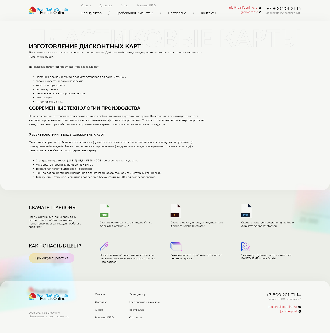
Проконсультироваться (51, 258)
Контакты (208, 13)
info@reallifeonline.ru (242, 7)
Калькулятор (91, 13)
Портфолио (177, 13)
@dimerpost (249, 12)
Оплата (86, 5)
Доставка (106, 5)
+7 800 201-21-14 (283, 8)
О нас (124, 5)
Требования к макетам (134, 13)
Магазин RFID (146, 5)
